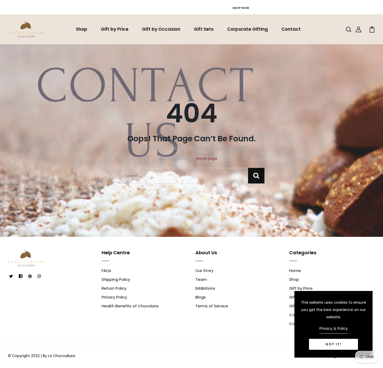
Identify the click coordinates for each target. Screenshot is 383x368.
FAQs (106, 270)
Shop (81, 29)
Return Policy (114, 288)
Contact (291, 29)
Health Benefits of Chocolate (130, 306)
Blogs (200, 297)
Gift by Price (114, 29)
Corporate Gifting (247, 29)
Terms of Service (211, 306)
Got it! (333, 344)
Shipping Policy (116, 279)
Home (295, 270)
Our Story (204, 270)
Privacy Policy (114, 297)
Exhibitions (205, 288)
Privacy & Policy (333, 328)
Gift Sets (204, 29)
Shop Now (240, 8)
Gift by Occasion (161, 29)
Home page (206, 158)
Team (201, 279)
